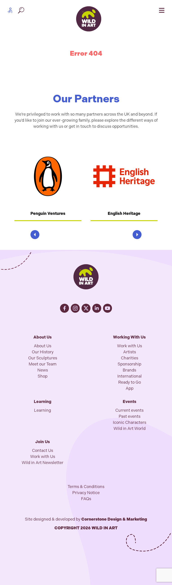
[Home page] (88, 18)
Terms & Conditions (86, 486)
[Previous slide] (34, 234)
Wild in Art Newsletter (42, 462)
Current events (129, 410)
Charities (129, 358)
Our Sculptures (42, 358)
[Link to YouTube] (107, 308)
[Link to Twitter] (86, 308)
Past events (129, 416)
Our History (43, 352)
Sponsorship (129, 364)
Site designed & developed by (86, 519)
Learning (42, 410)
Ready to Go (129, 382)
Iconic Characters (129, 422)
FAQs (86, 498)
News (42, 370)
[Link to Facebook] (64, 308)
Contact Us (42, 450)
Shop (42, 376)
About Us (42, 345)
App (129, 388)
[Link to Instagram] (75, 308)
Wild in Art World (130, 428)
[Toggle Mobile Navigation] (162, 10)
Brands (129, 370)
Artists (129, 352)
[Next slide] (137, 234)
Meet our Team (42, 364)
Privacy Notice (86, 492)
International (129, 376)
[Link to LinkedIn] (96, 308)
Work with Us (129, 345)
